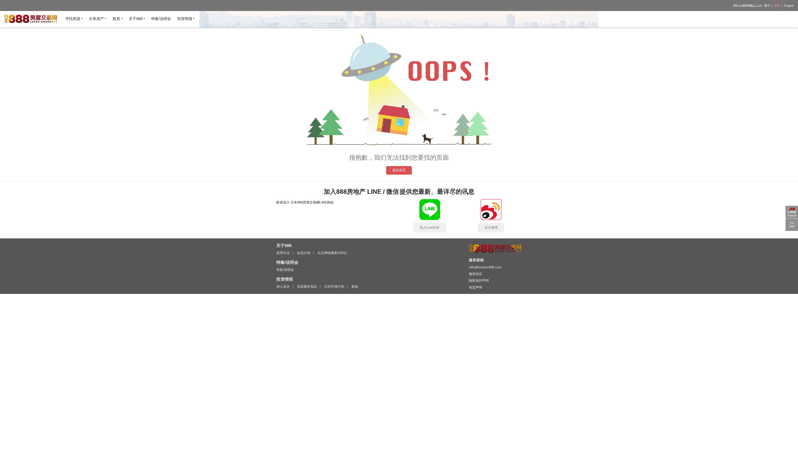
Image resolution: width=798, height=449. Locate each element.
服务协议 (475, 274)
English (789, 5)
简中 (777, 5)
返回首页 (399, 170)
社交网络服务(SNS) (332, 253)
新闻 (354, 286)
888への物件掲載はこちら (747, 5)
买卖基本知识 (307, 286)
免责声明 (475, 287)
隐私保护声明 (479, 280)
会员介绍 (303, 253)
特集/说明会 (285, 269)
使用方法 (283, 253)
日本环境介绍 (334, 286)
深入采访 (283, 286)
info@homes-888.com (485, 267)
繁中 (767, 5)
